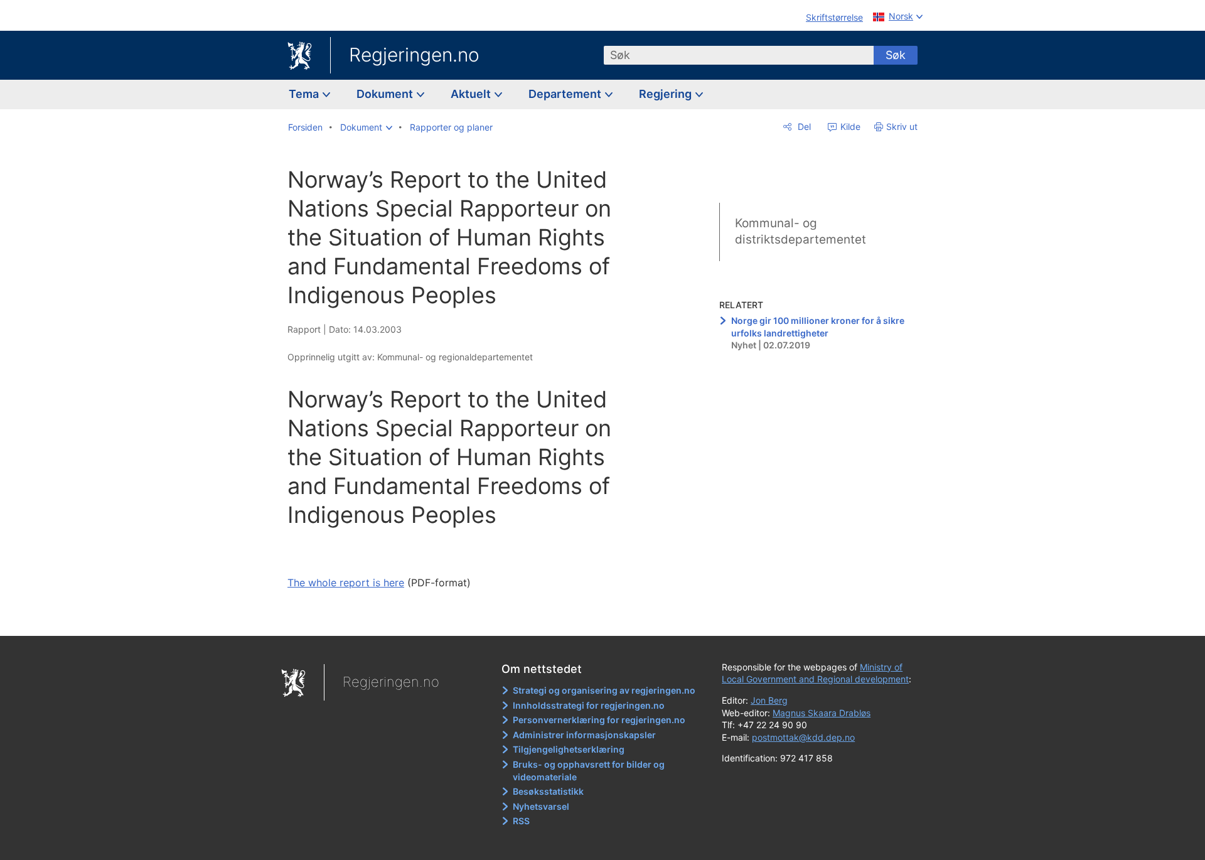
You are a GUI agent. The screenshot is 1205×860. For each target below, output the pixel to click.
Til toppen (470, 617)
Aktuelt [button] (472, 93)
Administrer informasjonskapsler (584, 734)
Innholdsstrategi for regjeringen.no (589, 705)
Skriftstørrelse (834, 17)
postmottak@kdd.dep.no (803, 737)
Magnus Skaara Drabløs (821, 712)
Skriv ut (902, 126)
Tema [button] (305, 93)
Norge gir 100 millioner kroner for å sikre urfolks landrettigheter (817, 326)
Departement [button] (566, 93)
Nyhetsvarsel (541, 806)
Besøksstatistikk (548, 791)
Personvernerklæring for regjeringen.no (599, 719)
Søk (896, 55)
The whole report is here (345, 582)
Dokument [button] (385, 93)
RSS (521, 820)
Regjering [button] (666, 93)
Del (803, 126)
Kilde (849, 126)
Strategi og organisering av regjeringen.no (604, 690)
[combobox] (739, 55)
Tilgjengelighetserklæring (568, 749)
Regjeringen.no (414, 54)
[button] (366, 127)
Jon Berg (769, 700)
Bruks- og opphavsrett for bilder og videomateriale (589, 770)
